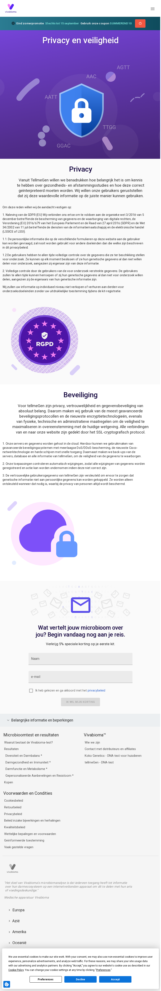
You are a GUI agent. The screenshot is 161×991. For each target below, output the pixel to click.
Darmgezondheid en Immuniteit (27, 762)
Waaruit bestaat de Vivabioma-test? (28, 742)
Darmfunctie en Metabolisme (25, 769)
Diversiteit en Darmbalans (23, 756)
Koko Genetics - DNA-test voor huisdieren (112, 756)
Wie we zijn (91, 742)
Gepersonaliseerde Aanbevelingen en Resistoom (38, 775)
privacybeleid (96, 690)
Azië (16, 921)
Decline (80, 979)
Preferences (45, 979)
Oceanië (19, 942)
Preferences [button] (103, 970)
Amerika (19, 932)
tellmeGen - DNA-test (98, 762)
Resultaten (11, 749)
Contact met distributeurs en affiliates (109, 749)
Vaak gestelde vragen (18, 847)
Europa (18, 910)
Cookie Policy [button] (16, 970)
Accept (115, 979)
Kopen (8, 782)
